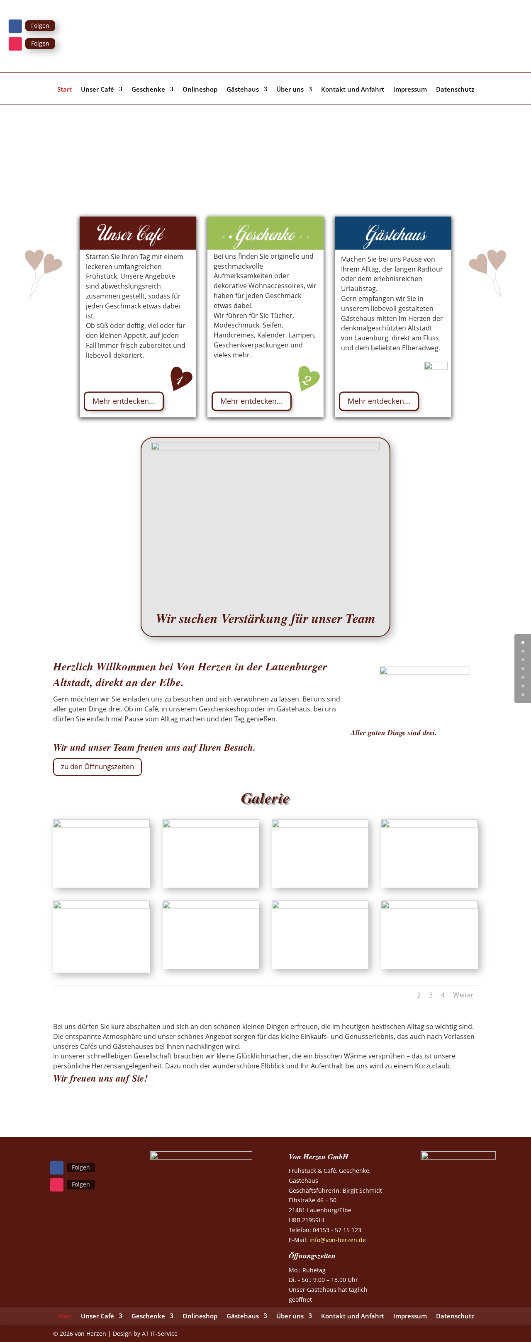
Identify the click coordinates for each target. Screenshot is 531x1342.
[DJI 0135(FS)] (429, 906)
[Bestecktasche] (101, 906)
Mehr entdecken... (124, 401)
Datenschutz (455, 89)
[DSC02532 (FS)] (101, 825)
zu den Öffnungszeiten (97, 767)
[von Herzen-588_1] (429, 825)
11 (293, 236)
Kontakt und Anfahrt (352, 89)
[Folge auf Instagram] (15, 44)
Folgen (40, 25)
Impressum (410, 89)
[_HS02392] (211, 906)
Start (64, 89)
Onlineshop (200, 89)
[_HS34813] (320, 825)
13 (308, 236)
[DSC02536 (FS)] (320, 906)
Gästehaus (243, 89)
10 (286, 236)
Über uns (290, 89)
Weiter (463, 995)
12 (301, 236)
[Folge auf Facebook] (15, 26)
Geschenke (148, 89)
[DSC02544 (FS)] (211, 825)
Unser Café (97, 89)
